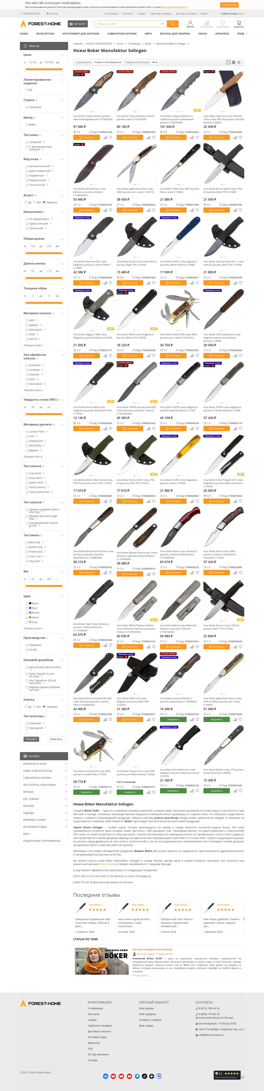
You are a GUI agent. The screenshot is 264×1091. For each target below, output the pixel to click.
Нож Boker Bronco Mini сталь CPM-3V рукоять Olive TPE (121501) (136, 481)
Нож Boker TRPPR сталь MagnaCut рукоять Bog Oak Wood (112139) (179, 409)
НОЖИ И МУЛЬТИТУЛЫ (37, 770)
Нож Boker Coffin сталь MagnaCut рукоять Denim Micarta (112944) (178, 263)
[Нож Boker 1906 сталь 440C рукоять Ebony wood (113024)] (180, 164)
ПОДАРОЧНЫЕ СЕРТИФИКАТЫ (41, 841)
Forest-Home (107, 864)
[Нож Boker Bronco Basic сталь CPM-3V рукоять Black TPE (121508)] (223, 164)
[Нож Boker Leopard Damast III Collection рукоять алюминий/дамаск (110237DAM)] (180, 91)
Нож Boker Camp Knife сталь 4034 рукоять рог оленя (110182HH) (178, 336)
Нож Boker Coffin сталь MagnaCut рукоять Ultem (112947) (178, 481)
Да (29, 202)
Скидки (142, 13)
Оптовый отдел (97, 1037)
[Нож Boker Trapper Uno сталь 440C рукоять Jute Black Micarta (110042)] (137, 746)
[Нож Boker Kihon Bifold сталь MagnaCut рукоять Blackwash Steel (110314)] (93, 382)
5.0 (78, 132)
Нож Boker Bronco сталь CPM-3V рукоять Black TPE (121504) (221, 627)
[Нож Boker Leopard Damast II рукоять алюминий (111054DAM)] (180, 673)
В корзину (88, 137)
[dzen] (151, 1077)
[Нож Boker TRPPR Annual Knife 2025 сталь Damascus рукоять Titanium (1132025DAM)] (137, 382)
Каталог (34, 756)
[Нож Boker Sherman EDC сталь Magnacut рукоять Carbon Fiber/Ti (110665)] (93, 236)
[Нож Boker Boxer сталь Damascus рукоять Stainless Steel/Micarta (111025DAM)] (180, 527)
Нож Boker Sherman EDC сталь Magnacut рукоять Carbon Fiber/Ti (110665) (92, 265)
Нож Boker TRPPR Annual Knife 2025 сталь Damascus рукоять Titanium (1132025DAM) (136, 410)
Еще (203, 13)
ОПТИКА (28, 792)
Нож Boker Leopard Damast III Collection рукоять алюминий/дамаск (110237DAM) (177, 119)
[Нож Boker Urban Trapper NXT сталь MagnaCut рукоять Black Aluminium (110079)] (223, 455)
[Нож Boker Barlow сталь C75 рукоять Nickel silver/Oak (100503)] (223, 745)
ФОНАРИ (28, 806)
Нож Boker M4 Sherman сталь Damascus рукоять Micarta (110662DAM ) (89, 192)
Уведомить (173, 719)
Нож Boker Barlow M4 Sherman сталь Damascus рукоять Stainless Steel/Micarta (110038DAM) (93, 554)
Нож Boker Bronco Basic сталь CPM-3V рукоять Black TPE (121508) (222, 190)
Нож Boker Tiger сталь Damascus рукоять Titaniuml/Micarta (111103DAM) (91, 627)
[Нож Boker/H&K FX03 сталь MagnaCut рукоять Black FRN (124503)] (137, 673)
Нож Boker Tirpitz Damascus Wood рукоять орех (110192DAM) (135, 117)
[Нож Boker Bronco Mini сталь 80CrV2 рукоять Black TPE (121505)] (137, 236)
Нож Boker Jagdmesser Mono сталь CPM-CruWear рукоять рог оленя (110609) (222, 701)
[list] (233, 62)
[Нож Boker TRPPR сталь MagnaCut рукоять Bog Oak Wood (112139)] (180, 382)
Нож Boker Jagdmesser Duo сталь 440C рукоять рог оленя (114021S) (135, 190)
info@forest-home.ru (211, 1035)
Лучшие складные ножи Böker (153, 949)
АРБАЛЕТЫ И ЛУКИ (35, 763)
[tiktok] (144, 1077)
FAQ (90, 1048)
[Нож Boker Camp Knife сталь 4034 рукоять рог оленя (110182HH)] (180, 309)
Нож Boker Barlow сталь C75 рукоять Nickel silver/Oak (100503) (223, 771)
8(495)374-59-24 (31, 13)
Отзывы (93, 1060)
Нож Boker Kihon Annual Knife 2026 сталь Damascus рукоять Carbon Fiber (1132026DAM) (92, 701)
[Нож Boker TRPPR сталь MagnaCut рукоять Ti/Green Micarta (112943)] (223, 382)
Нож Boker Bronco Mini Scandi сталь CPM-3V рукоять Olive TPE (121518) (93, 481)
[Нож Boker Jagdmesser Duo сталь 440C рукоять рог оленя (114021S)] (137, 164)
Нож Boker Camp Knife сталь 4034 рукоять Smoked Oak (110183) (91, 772)
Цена (27, 55)
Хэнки (202, 33)
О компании (111, 13)
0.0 (122, 132)
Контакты (127, 13)
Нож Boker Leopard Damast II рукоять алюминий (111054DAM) (178, 700)
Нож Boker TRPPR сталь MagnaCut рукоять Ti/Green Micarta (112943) (222, 409)
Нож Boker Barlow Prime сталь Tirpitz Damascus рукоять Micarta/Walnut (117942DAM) (137, 556)
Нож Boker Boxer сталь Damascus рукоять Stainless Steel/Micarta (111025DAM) (178, 554)
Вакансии (94, 1043)
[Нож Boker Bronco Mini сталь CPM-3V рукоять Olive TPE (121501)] (137, 455)
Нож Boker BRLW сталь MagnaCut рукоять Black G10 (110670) (135, 336)
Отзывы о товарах (150, 1019)
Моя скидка (146, 1025)
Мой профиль (147, 1014)
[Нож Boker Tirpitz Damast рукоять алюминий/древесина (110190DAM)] (93, 91)
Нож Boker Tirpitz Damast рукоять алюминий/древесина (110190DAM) (93, 117)
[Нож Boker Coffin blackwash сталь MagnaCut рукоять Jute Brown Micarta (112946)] (223, 309)
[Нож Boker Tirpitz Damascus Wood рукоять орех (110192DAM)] (137, 91)
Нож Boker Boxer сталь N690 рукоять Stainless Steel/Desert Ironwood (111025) (219, 554)
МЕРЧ (148, 33)
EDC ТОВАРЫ (31, 799)
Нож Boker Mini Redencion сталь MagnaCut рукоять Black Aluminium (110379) (179, 773)
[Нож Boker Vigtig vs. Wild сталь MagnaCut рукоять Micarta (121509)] (93, 309)
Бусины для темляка (175, 33)
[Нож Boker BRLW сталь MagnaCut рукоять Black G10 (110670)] (137, 309)
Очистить (56, 739)
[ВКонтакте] (105, 1077)
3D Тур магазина (98, 1054)
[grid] (228, 62)
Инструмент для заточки (80, 33)
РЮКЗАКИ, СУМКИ (34, 819)
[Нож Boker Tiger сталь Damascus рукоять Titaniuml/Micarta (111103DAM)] (93, 599)
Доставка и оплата (186, 13)
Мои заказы (146, 1008)
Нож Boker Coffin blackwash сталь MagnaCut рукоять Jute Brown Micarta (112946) (222, 337)
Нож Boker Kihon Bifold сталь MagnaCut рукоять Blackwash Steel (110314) (92, 410)
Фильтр (34, 46)
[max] (158, 1077)
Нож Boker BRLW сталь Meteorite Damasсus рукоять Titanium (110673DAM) (178, 628)
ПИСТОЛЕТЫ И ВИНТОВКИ (39, 785)
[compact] (239, 62)
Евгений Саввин (146, 954)
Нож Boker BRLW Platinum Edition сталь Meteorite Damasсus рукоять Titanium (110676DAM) (136, 628)
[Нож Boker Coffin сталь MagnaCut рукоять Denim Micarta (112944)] (180, 236)
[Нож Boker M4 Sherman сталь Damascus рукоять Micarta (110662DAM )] (93, 164)
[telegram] (137, 1076)
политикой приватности (174, 7)
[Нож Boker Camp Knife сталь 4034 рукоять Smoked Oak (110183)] (93, 746)
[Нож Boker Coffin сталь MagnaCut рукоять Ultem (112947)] (180, 455)
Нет (38, 202)
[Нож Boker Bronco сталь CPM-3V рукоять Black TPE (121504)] (223, 600)
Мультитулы (45, 33)
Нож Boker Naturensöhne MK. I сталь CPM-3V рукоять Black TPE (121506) (223, 263)
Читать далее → (141, 975)
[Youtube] (113, 1076)
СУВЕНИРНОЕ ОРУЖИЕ (122, 33)
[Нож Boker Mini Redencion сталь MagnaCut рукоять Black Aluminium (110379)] (180, 745)
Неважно (51, 202)
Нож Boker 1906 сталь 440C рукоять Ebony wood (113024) (180, 190)
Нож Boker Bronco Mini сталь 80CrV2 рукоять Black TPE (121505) (137, 263)
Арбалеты (222, 33)
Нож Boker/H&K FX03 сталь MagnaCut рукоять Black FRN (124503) (133, 701)
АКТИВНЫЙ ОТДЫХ (35, 826)
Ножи (24, 33)
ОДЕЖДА (28, 813)
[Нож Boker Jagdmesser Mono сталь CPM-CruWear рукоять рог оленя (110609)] (223, 673)
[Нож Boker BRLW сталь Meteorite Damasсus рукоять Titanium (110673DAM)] (180, 600)
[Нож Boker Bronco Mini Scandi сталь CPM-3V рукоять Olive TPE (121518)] (93, 455)
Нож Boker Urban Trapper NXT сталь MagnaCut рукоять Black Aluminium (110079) (223, 483)
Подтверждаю (229, 4)
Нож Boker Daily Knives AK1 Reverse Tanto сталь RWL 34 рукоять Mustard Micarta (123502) (223, 119)
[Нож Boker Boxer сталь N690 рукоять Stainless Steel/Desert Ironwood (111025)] (223, 527)
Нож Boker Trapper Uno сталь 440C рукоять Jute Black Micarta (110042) (136, 772)
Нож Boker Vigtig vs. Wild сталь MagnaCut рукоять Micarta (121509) (92, 336)
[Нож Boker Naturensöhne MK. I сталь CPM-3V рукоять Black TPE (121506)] (223, 236)
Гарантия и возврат (161, 13)
